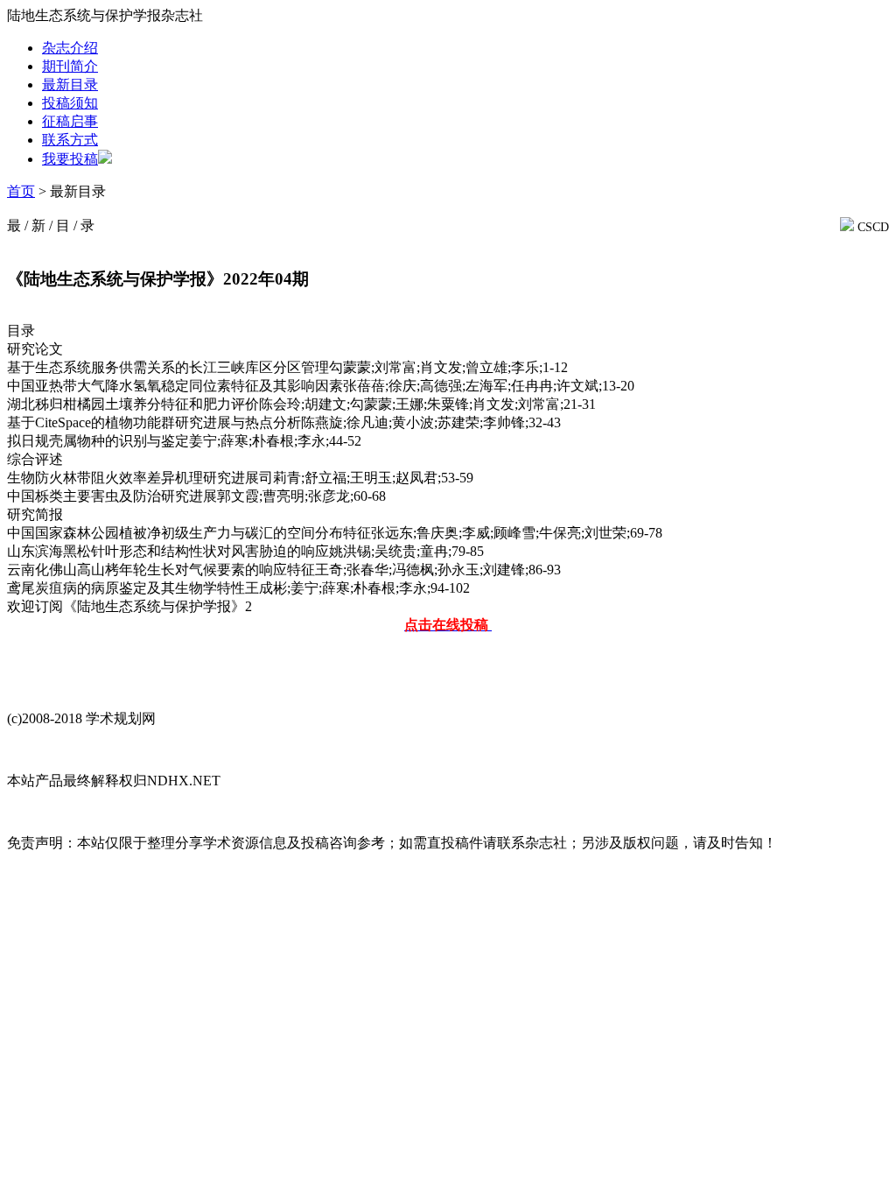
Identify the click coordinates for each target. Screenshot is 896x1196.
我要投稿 (70, 158)
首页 (21, 191)
